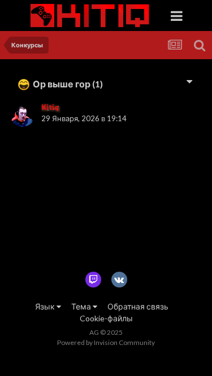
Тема (82, 306)
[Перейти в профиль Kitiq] (22, 114)
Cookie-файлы (106, 318)
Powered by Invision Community (106, 342)
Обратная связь (137, 306)
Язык (46, 306)
